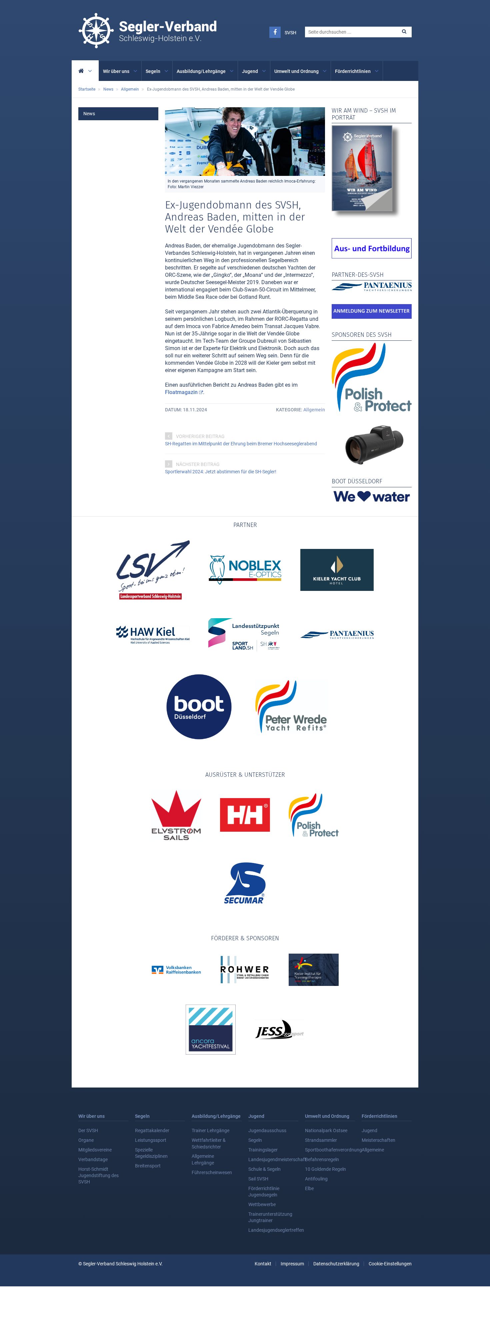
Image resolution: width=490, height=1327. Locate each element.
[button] (404, 31)
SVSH (290, 32)
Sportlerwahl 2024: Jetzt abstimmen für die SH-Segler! (220, 471)
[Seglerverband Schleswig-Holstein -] (147, 44)
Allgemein (314, 409)
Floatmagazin (181, 392)
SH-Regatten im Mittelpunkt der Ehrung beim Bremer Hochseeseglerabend (241, 443)
